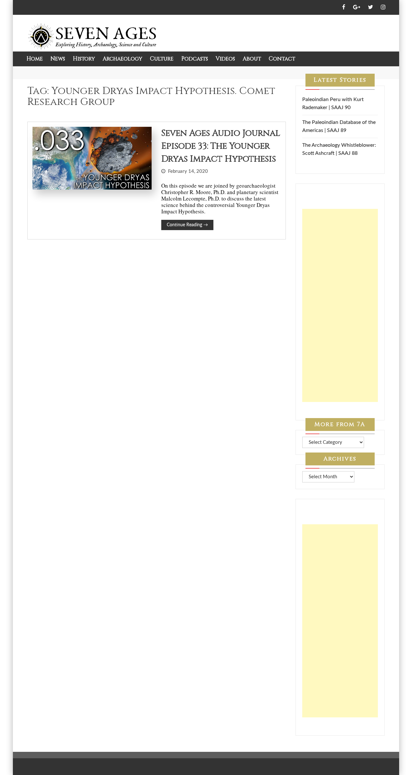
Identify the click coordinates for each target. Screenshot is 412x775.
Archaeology (122, 58)
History (84, 58)
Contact (282, 58)
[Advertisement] (340, 305)
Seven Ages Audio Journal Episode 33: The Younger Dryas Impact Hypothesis (220, 146)
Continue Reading (187, 225)
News (58, 58)
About (252, 58)
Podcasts (194, 58)
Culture (161, 58)
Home (34, 58)
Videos (225, 58)
